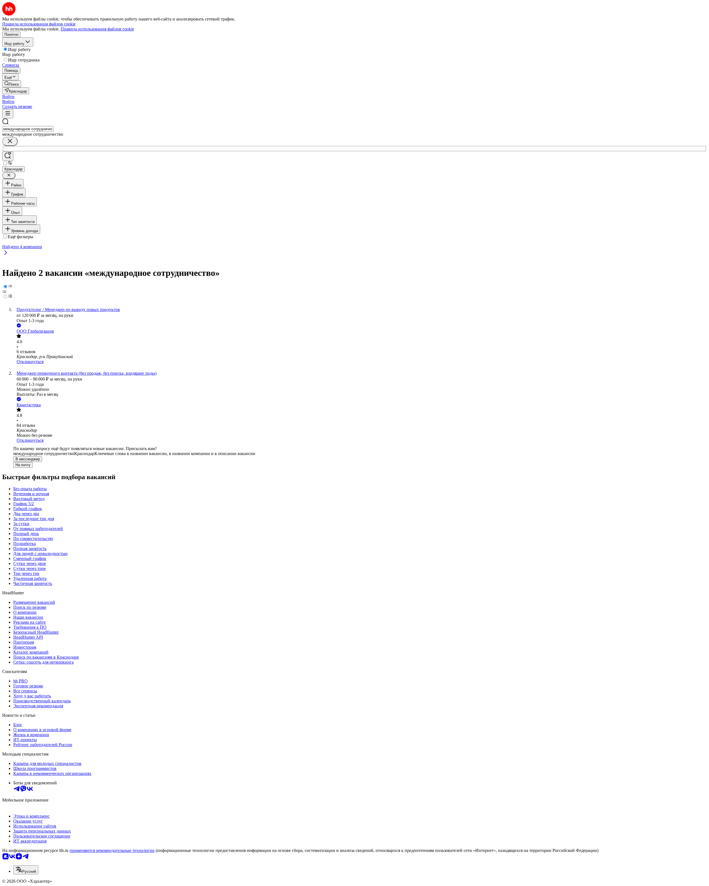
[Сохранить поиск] (7, 156)
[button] (8, 96)
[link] (11, 83)
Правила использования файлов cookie (97, 29)
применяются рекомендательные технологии (112, 850)
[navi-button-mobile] (7, 113)
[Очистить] (10, 141)
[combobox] (27, 129)
